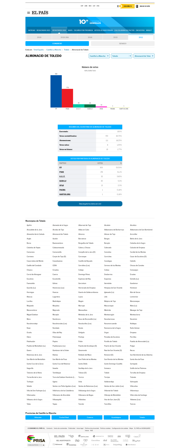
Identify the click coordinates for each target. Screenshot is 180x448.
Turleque (30, 382)
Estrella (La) (134, 279)
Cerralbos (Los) (84, 265)
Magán (80, 301)
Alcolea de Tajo (58, 230)
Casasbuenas (57, 261)
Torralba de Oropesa (137, 373)
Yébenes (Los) (135, 400)
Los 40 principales (72, 436)
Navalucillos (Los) (84, 324)
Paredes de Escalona (112, 337)
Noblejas (133, 324)
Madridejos (57, 301)
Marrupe (81, 306)
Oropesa (133, 333)
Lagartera (56, 297)
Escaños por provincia (83, 30)
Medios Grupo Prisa (35, 445)
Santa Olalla (82, 364)
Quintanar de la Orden (61, 350)
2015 (115, 37)
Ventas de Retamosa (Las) (88, 386)
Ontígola (81, 333)
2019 (39, 37)
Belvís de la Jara (136, 239)
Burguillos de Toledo (85, 243)
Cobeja (81, 270)
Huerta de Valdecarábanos (88, 292)
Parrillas (133, 337)
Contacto (49, 428)
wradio (85, 440)
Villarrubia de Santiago (138, 395)
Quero (29, 350)
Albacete (37, 417)
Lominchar (134, 297)
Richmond (57, 444)
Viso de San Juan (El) (112, 400)
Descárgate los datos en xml (90, 204)
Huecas (55, 292)
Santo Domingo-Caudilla (113, 364)
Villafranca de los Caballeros (63, 391)
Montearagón (109, 315)
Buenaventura (58, 243)
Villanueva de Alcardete (61, 395)
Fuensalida (31, 283)
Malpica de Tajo (110, 301)
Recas (132, 350)
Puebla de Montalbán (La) (36, 346)
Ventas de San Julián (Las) (114, 386)
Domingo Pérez (84, 274)
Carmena (30, 257)
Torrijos (107, 377)
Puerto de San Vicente (112, 346)
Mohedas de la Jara (85, 315)
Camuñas (107, 252)
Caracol (136, 436)
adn (126, 436)
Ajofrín (29, 225)
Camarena (31, 252)
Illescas (29, 297)
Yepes (55, 404)
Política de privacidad (92, 428)
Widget (149, 30)
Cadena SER (110, 436)
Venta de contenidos (60, 428)
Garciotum (82, 283)
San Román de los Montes (113, 359)
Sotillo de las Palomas (138, 368)
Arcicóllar (133, 234)
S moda (106, 444)
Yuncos (132, 404)
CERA (55, 265)
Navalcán (133, 319)
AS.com (118, 436)
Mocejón (56, 315)
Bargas (107, 239)
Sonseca (107, 368)
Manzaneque (135, 301)
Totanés (133, 377)
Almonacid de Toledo (60, 234)
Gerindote (107, 283)
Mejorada (56, 310)
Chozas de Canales (137, 265)
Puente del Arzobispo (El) (87, 346)
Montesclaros (135, 315)
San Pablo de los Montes (87, 359)
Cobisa (106, 270)
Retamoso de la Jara (34, 355)
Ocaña (29, 333)
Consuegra (134, 270)
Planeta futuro (124, 440)
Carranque (82, 257)
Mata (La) (133, 306)
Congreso (57, 43)
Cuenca (90, 417)
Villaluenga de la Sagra (86, 391)
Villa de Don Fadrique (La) (36, 391)
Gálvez (55, 283)
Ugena (55, 382)
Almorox (81, 234)
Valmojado (134, 382)
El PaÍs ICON (95, 444)
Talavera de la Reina (34, 373)
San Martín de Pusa (60, 359)
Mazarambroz (32, 310)
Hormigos (30, 292)
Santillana (84, 436)
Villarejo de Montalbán (112, 395)
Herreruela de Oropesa (87, 288)
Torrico (81, 377)
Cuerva (55, 274)
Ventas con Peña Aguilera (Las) (64, 386)
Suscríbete (128, 6)
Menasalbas (82, 310)
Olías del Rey (57, 333)
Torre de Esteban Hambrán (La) (64, 377)
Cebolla (133, 261)
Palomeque (57, 337)
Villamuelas (31, 395)
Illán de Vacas (135, 292)
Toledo (106, 373)
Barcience (82, 239)
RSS (91, 430)
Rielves (55, 355)
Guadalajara (116, 417)
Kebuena (134, 440)
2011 (141, 37)
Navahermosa (109, 319)
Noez (29, 328)
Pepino (55, 341)
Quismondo (82, 350)
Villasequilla (57, 400)
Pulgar (132, 346)
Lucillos (29, 301)
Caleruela (107, 248)
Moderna (71, 444)
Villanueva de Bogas (85, 395)
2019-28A (65, 37)
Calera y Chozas (84, 248)
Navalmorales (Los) (60, 324)
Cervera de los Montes (112, 265)
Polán (80, 341)
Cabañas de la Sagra (137, 243)
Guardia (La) (31, 288)
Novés (80, 328)
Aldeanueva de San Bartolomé (141, 230)
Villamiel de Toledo (111, 391)
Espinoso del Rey (84, 279)
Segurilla (30, 368)
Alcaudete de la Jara (34, 230)
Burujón (107, 243)
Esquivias (107, 279)
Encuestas (140, 30)
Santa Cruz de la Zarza (35, 364)
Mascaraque (108, 306)
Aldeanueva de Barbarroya (114, 230)
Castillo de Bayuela (85, 261)
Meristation (130, 444)
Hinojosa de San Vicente (113, 288)
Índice (87, 430)
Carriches (107, 257)
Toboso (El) (82, 373)
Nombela (56, 328)
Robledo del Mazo (84, 355)
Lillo (105, 297)
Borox (29, 243)
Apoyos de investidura (103, 30)
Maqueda (30, 306)
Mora (29, 319)
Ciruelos (56, 270)
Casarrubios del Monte (35, 261)
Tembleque (57, 373)
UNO (77, 440)
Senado (122, 43)
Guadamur (134, 283)
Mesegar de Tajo (136, 310)
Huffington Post (62, 440)
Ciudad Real (64, 417)
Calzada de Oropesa (137, 248)
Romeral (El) (108, 355)
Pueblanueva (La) (59, 346)
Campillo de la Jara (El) (86, 252)
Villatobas (82, 400)
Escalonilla (56, 279)
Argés (29, 239)
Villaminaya (134, 391)
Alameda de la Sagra (60, 225)
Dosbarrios (108, 274)
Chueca (29, 270)
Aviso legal (80, 428)
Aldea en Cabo (83, 230)
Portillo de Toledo (110, 341)
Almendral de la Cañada (35, 234)
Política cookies (105, 428)
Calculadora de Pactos (124, 30)
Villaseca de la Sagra (34, 400)
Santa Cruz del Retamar (61, 364)
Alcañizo (133, 225)
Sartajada (133, 364)
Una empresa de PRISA (35, 438)
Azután (55, 239)
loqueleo (118, 444)
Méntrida (107, 310)
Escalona (30, 279)
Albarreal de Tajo (84, 225)
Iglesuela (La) (109, 292)
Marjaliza (56, 306)
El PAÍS (59, 436)
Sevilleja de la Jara (85, 368)
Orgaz (106, 333)
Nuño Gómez (135, 328)
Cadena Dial (105, 440)
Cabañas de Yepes (33, 248)
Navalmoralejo (32, 324)
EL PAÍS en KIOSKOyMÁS (142, 428)
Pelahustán (31, 341)
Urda (80, 382)
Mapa (70, 30)
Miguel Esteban (32, 315)
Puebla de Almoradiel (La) (139, 341)
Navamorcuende (110, 324)
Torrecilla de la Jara (34, 377)
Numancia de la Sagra (112, 328)
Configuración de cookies (120, 428)
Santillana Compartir (98, 436)
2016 (90, 37)
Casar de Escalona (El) (138, 257)
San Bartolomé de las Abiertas (141, 355)
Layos (80, 297)
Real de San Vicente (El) (113, 350)
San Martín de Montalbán (36, 359)
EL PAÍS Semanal (114, 440)
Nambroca (56, 319)
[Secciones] (28, 12)
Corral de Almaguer (34, 274)
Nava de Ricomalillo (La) (87, 319)
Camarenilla (57, 252)
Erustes (133, 274)
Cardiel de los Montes (138, 252)
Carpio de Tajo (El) (59, 257)
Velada (29, 386)
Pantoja (81, 337)
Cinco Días (95, 440)
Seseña (55, 368)
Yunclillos (107, 404)
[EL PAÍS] (40, 12)
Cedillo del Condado (34, 265)
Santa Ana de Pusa (137, 359)
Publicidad (71, 428)
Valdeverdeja (109, 382)
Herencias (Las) (58, 288)
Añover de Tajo (109, 234)
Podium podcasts (83, 444)
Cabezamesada (58, 248)
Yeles (29, 404)
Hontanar (133, 288)
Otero (29, 337)
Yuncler (81, 404)
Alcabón (107, 225)
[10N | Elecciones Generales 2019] (90, 22)
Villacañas (134, 386)
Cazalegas (108, 261)
